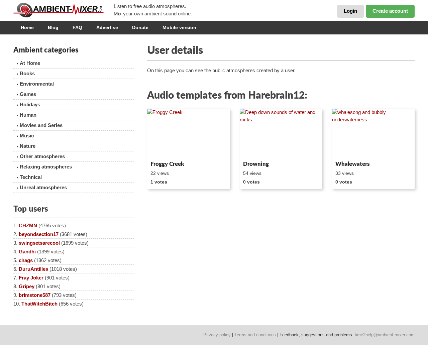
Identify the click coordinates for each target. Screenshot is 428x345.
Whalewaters (352, 164)
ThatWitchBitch (39, 304)
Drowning (256, 164)
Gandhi (27, 251)
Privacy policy (217, 334)
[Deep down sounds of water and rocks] (281, 133)
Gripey (26, 286)
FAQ (77, 27)
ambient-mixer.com (63, 10)
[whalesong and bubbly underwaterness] (373, 133)
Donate (140, 27)
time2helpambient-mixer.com (385, 334)
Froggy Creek (167, 164)
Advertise (107, 27)
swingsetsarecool (39, 243)
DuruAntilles (33, 269)
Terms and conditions (255, 334)
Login (350, 11)
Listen (163, 149)
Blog (53, 27)
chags (26, 260)
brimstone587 (34, 295)
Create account (390, 11)
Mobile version (179, 27)
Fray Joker (31, 277)
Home (27, 27)
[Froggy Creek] (188, 133)
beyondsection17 (39, 234)
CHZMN (28, 225)
